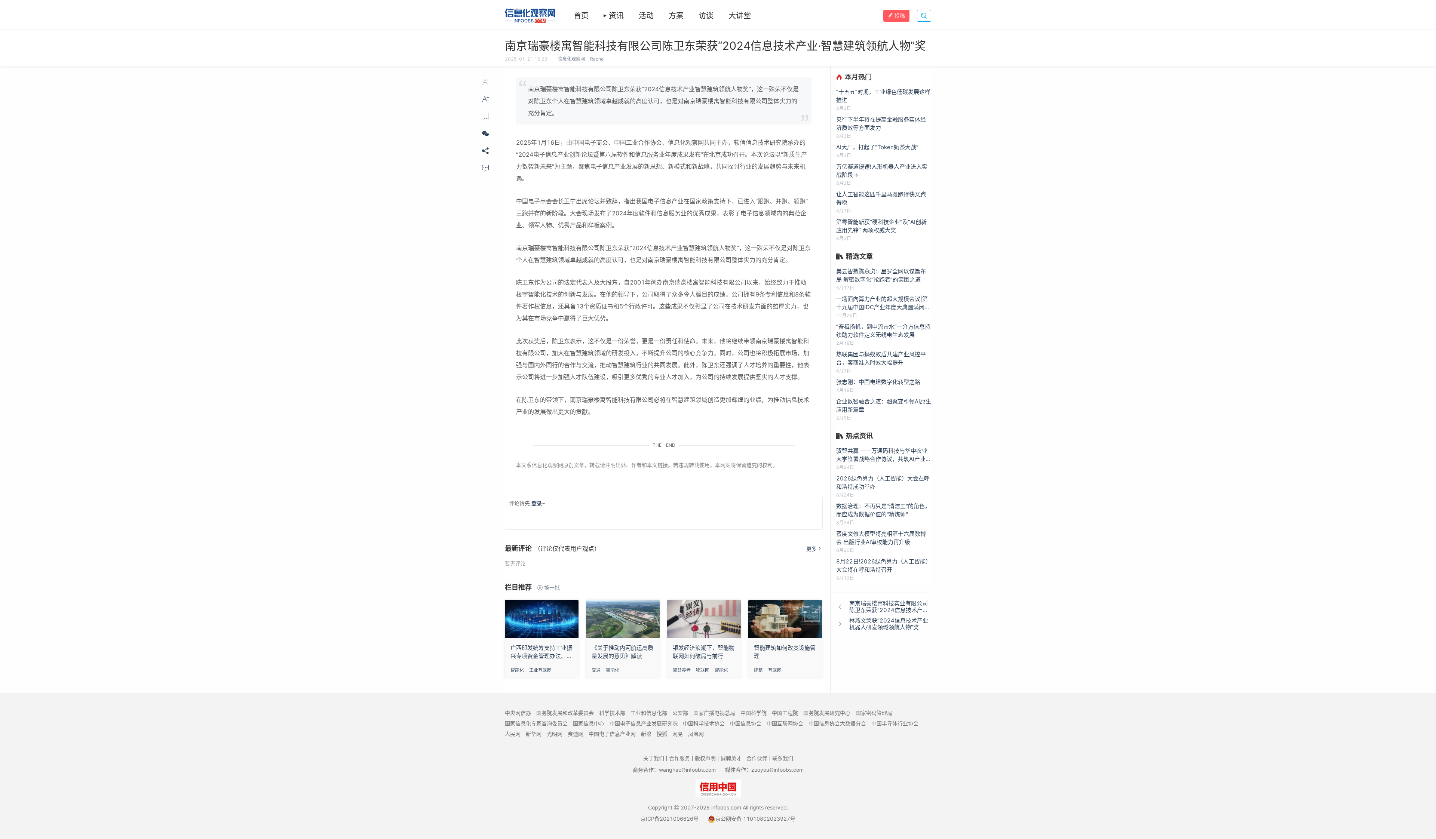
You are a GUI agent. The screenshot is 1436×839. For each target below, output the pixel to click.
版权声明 (705, 758)
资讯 (616, 16)
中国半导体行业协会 (894, 723)
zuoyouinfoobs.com (777, 769)
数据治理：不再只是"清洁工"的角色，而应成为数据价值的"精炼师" (883, 510)
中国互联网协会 (785, 723)
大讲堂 (739, 16)
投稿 (900, 15)
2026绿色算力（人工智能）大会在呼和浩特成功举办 (883, 482)
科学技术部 (612, 713)
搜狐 (662, 734)
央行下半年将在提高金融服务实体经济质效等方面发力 (881, 123)
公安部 (680, 713)
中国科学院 (753, 713)
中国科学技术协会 (704, 723)
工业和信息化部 (648, 713)
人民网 (513, 734)
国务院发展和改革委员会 (565, 713)
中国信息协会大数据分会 (837, 723)
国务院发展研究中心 (826, 713)
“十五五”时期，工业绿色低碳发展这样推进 (883, 96)
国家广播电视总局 (714, 713)
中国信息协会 (745, 723)
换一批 (552, 587)
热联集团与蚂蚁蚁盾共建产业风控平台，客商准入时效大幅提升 (881, 358)
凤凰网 (696, 734)
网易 (677, 734)
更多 (811, 548)
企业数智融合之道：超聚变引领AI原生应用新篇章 (883, 405)
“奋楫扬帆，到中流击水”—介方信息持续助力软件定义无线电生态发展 (883, 330)
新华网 (533, 734)
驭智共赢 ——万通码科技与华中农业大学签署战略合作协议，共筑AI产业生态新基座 (883, 455)
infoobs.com (726, 807)
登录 (536, 503)
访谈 (706, 16)
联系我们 (782, 758)
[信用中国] (718, 788)
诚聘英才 (731, 758)
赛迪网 (575, 734)
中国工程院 (785, 713)
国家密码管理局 (874, 713)
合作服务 (679, 758)
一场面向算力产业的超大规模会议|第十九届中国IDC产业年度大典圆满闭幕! (882, 303)
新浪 (646, 734)
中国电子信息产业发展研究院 (644, 723)
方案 (676, 16)
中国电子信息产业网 (612, 734)
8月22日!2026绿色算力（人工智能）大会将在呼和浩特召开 (883, 565)
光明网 (554, 734)
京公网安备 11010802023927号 (755, 818)
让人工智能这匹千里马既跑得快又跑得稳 (881, 198)
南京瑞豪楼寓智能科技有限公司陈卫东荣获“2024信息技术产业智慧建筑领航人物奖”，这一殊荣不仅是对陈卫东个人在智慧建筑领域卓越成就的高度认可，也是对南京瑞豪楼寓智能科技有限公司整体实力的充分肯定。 (663, 101)
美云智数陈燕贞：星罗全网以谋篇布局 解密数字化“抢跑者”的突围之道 (881, 275)
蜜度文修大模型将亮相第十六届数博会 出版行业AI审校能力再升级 (881, 537)
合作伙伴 (756, 758)
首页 (581, 16)
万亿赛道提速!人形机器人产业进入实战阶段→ (881, 170)
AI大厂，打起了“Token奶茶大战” (877, 147)
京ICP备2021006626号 (670, 818)
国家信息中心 (588, 723)
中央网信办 (518, 713)
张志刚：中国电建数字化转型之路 (878, 381)
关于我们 (653, 758)
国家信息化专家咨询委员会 (536, 723)
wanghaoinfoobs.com (687, 769)
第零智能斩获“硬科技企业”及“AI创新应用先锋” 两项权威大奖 (881, 226)
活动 (646, 16)
